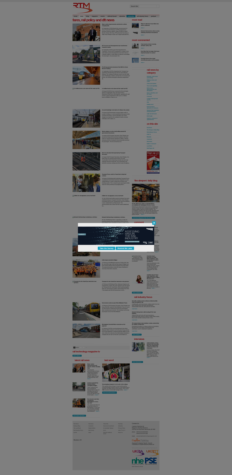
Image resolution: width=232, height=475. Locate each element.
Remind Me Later (125, 248)
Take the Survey (106, 248)
